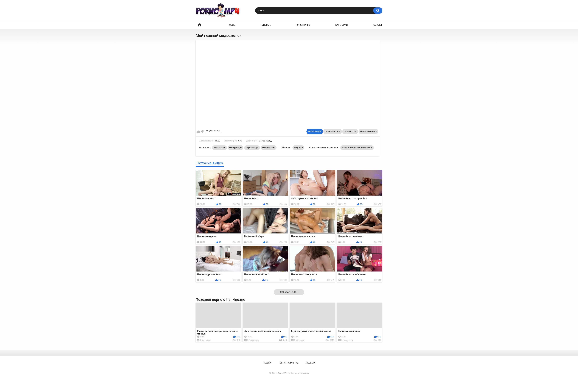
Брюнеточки (219, 148)
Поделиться (350, 131)
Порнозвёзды (252, 148)
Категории (341, 25)
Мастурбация (235, 148)
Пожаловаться (332, 131)
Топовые (265, 25)
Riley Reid (298, 148)
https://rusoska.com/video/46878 (357, 148)
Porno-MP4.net (284, 373)
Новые (231, 25)
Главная (199, 25)
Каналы (377, 25)
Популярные (303, 25)
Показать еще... (289, 292)
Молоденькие (268, 148)
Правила (310, 363)
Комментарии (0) (368, 131)
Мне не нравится (202, 131)
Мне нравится (198, 131)
